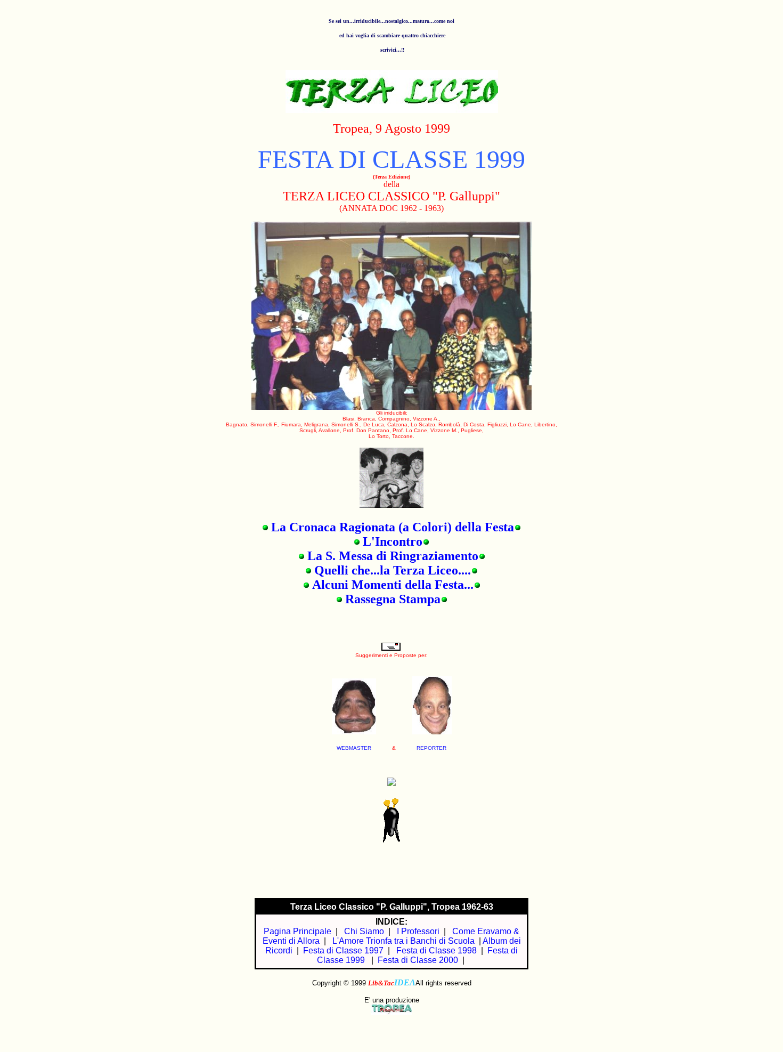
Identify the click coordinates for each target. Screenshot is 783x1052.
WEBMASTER (354, 748)
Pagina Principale (297, 931)
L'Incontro (392, 541)
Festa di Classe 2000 (418, 960)
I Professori (418, 931)
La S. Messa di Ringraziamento (392, 556)
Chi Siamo (364, 931)
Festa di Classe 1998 (436, 950)
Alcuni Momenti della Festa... (393, 585)
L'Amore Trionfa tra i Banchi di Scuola (403, 940)
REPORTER (431, 748)
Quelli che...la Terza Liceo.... (392, 570)
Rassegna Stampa (393, 599)
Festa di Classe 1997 (343, 950)
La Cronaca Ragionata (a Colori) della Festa (392, 527)
